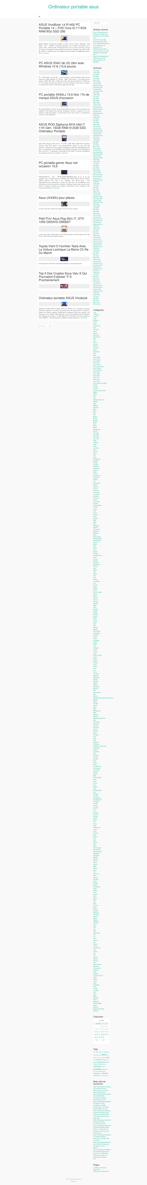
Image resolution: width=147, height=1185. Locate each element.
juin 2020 (96, 208)
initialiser (95, 635)
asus (94, 355)
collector (95, 487)
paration (95, 759)
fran (94, 583)
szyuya (95, 916)
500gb (94, 1055)
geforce (95, 1062)
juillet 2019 (96, 228)
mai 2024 (95, 121)
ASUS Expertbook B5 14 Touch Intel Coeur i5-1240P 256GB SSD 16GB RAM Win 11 (101, 51)
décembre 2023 (97, 130)
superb (95, 909)
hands (95, 622)
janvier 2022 (97, 172)
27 (97, 1037)
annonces (96, 348)
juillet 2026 (96, 73)
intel (94, 646)
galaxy (95, 594)
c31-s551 (96, 433)
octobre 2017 (97, 267)
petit (94, 775)
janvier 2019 (97, 239)
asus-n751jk (97, 365)
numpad (95, 731)
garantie (95, 603)
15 (101, 1032)
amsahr (95, 344)
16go (97, 1052)
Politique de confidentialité (101, 1171)
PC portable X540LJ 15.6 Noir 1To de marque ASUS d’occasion (64, 96)
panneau (95, 757)
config (95, 500)
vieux (94, 987)
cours (95, 513)
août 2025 (96, 93)
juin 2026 (96, 74)
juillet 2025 (96, 95)
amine (95, 342)
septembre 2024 (98, 113)
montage (95, 703)
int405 (95, 644)
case (94, 453)
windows (95, 998)
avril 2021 (96, 189)
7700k (95, 322)
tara (94, 925)
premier (95, 814)
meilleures (96, 687)
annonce (95, 346)
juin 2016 (96, 297)
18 (107, 1032)
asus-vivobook (97, 370)
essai (94, 557)
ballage (95, 401)
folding (95, 579)
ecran (95, 550)
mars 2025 (96, 102)
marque (95, 679)
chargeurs (96, 466)
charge (95, 463)
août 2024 (96, 115)
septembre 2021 (98, 180)
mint (94, 694)
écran (104, 1075)
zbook (95, 1005)
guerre (95, 616)
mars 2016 (96, 302)
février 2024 (96, 126)
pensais (95, 772)
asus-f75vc (96, 359)
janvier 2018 (97, 261)
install (95, 638)
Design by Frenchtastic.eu (75, 1179)
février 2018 (96, 259)
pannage (95, 755)
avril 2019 (96, 234)
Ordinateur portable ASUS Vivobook (63, 298)
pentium (103, 1066)
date (94, 522)
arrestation (96, 352)
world (95, 999)
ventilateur (96, 985)
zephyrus (96, 1011)
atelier (95, 394)
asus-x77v (96, 381)
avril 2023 (96, 145)
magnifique (96, 677)
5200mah (95, 320)
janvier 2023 (97, 150)
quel (94, 838)
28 (99, 1037)
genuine (95, 609)
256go (108, 1052)
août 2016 (96, 293)
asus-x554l (96, 374)
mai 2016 (95, 298)
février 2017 (96, 282)
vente (94, 983)
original (95, 750)
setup (95, 881)
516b (94, 318)
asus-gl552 (96, 361)
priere (95, 820)
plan (94, 785)
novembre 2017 (97, 265)
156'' (102, 1052)
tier (94, 937)
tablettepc (96, 922)
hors (94, 626)
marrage (95, 681)
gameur (95, 600)
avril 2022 (96, 167)
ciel (94, 481)
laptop (95, 661)
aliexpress (96, 335)
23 (103, 1034)
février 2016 (96, 304)
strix (94, 901)
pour (94, 811)
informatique (96, 631)
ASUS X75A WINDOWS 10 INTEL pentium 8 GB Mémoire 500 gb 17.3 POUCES (101, 59)
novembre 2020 (97, 198)
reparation (96, 855)
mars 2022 (96, 169)
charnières (96, 468)
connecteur (96, 502)
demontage (96, 529)
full (95, 1059)
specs (95, 898)
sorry (94, 892)
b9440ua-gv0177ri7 (99, 400)
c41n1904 (96, 439)
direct (95, 535)
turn (94, 953)
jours (94, 653)
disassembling (97, 539)
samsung (96, 874)
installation (96, 640)
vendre (95, 979)
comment (96, 490)
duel (94, 546)
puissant (95, 833)
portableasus (97, 798)
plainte (95, 783)
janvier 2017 (97, 284)
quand (95, 837)
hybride (95, 629)
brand (95, 426)
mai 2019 (95, 232)
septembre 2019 (98, 224)
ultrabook (96, 966)
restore (95, 859)
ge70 (94, 607)
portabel (95, 794)
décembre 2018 (97, 241)
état (107, 1075)
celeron (98, 1057)
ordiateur (96, 742)
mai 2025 (95, 98)
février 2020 (96, 215)
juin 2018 (96, 252)
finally (95, 574)
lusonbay (96, 674)
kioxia (95, 657)
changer (95, 461)
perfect (95, 774)
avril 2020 (96, 211)
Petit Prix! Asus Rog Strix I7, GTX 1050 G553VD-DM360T (61, 220)
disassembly (97, 540)
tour (94, 942)
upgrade (95, 974)
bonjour (95, 420)
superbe (95, 911)
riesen (95, 864)
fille (94, 572)
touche (95, 940)
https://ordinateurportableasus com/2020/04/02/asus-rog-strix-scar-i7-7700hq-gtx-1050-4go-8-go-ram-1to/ (102, 1152)
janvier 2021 (97, 195)
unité (94, 972)
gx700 (95, 620)
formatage (96, 581)
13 (97, 1032)
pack (94, 753)
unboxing (96, 970)
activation (96, 329)
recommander (97, 848)
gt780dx (95, 614)
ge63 (94, 605)
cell (94, 455)
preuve (95, 818)
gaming (95, 601)
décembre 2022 (97, 152)
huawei (95, 627)
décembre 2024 (97, 108)
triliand (95, 951)
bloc (94, 414)
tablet (95, 918)
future (95, 587)
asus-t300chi (97, 368)
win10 (101, 1073)
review (95, 861)
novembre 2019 (97, 221)
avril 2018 (96, 256)
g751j (95, 590)
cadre (95, 446)
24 (105, 1034)
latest (95, 664)
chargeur (96, 464)
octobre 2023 (97, 134)
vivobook (96, 990)
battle (95, 409)
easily (95, 548)
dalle (94, 520)
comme (95, 489)
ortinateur (96, 751)
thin (94, 935)
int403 (95, 642)
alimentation (96, 337)
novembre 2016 (97, 287)
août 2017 (96, 271)
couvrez (95, 514)
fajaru (95, 570)
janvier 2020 (97, 217)
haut (94, 624)
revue (95, 862)
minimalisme (96, 692)
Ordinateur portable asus (73, 6)
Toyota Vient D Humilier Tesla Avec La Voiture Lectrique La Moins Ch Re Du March (63, 249)
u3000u (95, 959)
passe (95, 764)
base (94, 403)
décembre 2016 (97, 285)
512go (100, 1055)
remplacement (97, 851)
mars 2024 (96, 124)
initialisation (96, 633)
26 (95, 1037)
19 (95, 1034)
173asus (95, 316)
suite (94, 903)
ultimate (95, 961)
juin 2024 (96, 119)
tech (94, 927)
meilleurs (95, 688)
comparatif (96, 494)
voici (94, 992)
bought (95, 422)
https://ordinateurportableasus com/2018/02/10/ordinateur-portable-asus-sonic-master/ (102, 1145)
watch (95, 996)
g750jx (95, 589)
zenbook (95, 1007)
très (94, 950)
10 (105, 1029)
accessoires (96, 326)
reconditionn (97, 850)
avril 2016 (96, 300)
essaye (95, 559)
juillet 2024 (96, 117)
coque (95, 509)
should (95, 885)
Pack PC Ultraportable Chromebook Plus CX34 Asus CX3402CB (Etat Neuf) (101, 41)
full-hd (95, 585)
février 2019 (96, 237)
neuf (94, 720)
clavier (95, 485)
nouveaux (96, 727)
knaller (95, 659)
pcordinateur (97, 768)
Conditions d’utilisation (99, 1168)
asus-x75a (96, 379)
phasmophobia (97, 777)
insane (95, 637)
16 (103, 1032)
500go (97, 1055)
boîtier (95, 416)
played (95, 787)
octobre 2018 (97, 245)
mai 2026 (95, 76)
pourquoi (95, 813)
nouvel (95, 729)
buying (95, 431)
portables (96, 801)
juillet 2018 (96, 250)
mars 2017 (96, 280)
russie (95, 868)
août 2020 (96, 204)
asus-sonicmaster (98, 366)
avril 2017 (96, 278)
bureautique (96, 429)
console (95, 503)
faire (94, 568)
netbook (95, 716)
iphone (95, 650)
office (103, 1064)
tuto (94, 955)
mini (94, 690)
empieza (95, 553)
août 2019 (96, 226)
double (95, 542)
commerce (96, 492)
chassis (95, 470)
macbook (95, 676)
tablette (95, 920)
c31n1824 (96, 435)
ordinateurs (96, 748)
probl (94, 825)
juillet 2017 (96, 272)
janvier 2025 (97, 106)
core (94, 511)
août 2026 (96, 71)
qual (94, 835)
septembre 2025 (98, 91)
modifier (95, 700)
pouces (103, 1069)
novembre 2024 (97, 109)
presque (95, 816)
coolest (95, 507)
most (94, 709)
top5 (94, 938)
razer (95, 846)
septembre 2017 (98, 269)
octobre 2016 (97, 289)
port (94, 792)
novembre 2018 (97, 243)
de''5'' (94, 524)
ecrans (95, 551)
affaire (95, 331)
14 (99, 1032)
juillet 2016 (96, 295)
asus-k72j (96, 363)
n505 (94, 713)
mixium (95, 696)
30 (103, 1037)
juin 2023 (96, 141)
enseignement (97, 555)
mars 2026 (96, 80)
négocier (95, 714)
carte (94, 450)
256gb (105, 1052)
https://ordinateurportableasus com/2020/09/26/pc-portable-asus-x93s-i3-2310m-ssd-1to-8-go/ (102, 1097)
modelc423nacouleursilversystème (103, 698)
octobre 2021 (97, 178)
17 (105, 1032)
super (95, 907)
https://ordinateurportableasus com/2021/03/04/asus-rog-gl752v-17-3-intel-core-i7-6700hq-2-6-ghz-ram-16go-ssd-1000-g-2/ (102, 1129)
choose (95, 474)
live (94, 670)
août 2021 (96, 182)
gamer (95, 596)
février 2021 (96, 193)
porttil (95, 809)
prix (94, 822)
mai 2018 (95, 254)
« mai (96, 1040)
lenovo (95, 666)
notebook (96, 724)
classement (96, 483)
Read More (46, 53)
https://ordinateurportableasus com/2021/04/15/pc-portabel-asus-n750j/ (102, 1122)
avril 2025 (96, 100)
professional (96, 827)
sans (94, 875)
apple (94, 350)
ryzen (94, 1071)
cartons (95, 452)
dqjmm (95, 544)
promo (95, 829)
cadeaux (95, 442)
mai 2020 (95, 209)
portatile (95, 807)
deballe (95, 527)
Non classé (96, 722)
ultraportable (97, 968)
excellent (96, 563)
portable (95, 796)
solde (94, 888)
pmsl (94, 788)
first (94, 576)
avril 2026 (96, 78)
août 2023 (96, 137)
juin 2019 (96, 230)
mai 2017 (95, 276)
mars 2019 (96, 235)
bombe (95, 418)
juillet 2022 (96, 161)
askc (94, 353)
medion (95, 683)
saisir (95, 870)
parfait (95, 763)
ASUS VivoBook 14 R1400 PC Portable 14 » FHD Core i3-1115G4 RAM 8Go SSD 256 (62, 27)
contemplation (97, 505)
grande (95, 613)
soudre (95, 894)
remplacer (96, 853)
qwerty (95, 842)
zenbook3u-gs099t (98, 1009)
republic (95, 857)
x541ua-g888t (97, 1003)
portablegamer (97, 800)
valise (95, 977)
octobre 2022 (97, 156)
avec (94, 396)
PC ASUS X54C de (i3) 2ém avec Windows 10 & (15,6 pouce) (61, 64)
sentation (96, 879)
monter (95, 705)
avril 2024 (96, 122)
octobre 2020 (97, 200)
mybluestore (96, 711)
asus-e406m (97, 357)
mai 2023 (95, 143)
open (94, 739)
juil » (104, 1040)
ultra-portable (97, 964)
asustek (95, 389)
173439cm (96, 315)
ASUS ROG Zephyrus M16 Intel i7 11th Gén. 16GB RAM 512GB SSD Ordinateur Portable (62, 127)
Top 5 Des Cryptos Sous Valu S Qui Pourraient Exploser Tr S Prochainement (63, 276)
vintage (95, 988)
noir (108, 1062)
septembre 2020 (98, 202)
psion (94, 831)
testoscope (96, 933)
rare (94, 844)
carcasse (96, 448)
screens (95, 877)
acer (94, 327)
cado (94, 444)
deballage (96, 526)
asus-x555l (96, 376)
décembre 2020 (97, 197)
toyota (95, 946)
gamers (95, 598)
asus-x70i (96, 377)
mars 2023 (96, 147)
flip (93, 1059)
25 (107, 1034)
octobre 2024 (97, 111)
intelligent (96, 648)
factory (95, 566)
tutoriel (95, 957)
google (95, 611)
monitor (95, 701)
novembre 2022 (97, 154)
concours (96, 498)
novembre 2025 (97, 87)
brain (94, 424)
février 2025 (96, 104)
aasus (95, 324)
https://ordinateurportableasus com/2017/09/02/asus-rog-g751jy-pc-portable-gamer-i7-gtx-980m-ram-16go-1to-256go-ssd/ (102, 1114)
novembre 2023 (97, 132)
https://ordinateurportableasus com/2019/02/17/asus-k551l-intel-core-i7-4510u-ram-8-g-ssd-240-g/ (102, 1089)
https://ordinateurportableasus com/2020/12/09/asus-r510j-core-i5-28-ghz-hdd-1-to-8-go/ (102, 1137)
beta (94, 413)
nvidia (99, 1064)
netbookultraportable (99, 718)
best (94, 411)
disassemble (97, 537)
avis (94, 398)
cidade (95, 479)
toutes (95, 944)
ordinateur (96, 744)
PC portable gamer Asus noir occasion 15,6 (58, 164)
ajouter (95, 333)
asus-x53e (96, 372)
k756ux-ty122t (97, 655)
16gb (94, 313)
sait (94, 872)
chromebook (97, 476)
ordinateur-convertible (99, 746)
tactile (95, 924)
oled (94, 737)
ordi (94, 740)
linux (94, 668)
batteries (95, 407)
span (94, 896)
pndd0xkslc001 (97, 790)
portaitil (95, 803)
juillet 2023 (96, 139)
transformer (96, 948)
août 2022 (96, 159)
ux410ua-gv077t (98, 975)
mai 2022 (95, 165)
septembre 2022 (98, 158)
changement (96, 459)
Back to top (74, 1181)
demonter (96, 531)
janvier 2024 (97, 128)
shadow (95, 883)
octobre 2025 (97, 89)
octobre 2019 (97, 222)
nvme (95, 733)
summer (95, 905)
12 (95, 1032)
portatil (95, 805)
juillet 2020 (96, 206)
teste (94, 931)
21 (99, 1034)
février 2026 (96, 82)
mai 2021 (95, 187)
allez (94, 339)
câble (95, 440)
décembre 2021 (97, 174)
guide (95, 618)
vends (95, 981)
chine (95, 472)
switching (96, 914)
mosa (94, 707)
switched (95, 912)
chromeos (96, 477)
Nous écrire (96, 1169)
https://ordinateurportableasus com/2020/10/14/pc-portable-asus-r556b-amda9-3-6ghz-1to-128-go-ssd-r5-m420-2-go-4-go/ (102, 1105)
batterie (95, 405)
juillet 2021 (96, 184)
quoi (94, 840)
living (95, 672)
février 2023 (96, 148)
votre (94, 994)
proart (95, 824)
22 (101, 1034)
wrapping (96, 1001)
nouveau (95, 726)
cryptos (95, 518)
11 (107, 1029)
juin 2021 (96, 185)
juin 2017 (96, 274)
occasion (96, 735)
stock (95, 900)
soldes (95, 890)
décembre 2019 (97, 219)
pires (94, 781)
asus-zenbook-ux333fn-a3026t (100, 384)
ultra (94, 963)
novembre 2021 (97, 176)
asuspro (95, 387)
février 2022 (96, 171)
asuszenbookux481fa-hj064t (99, 391)
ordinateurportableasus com (100, 1158)
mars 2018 (96, 258)
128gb (100, 1052)
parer (94, 761)
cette (94, 457)
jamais (95, 651)
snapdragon (96, 887)
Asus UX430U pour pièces (56, 197)
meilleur (95, 685)
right (94, 866)
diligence (96, 533)
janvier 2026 (97, 84)
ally (94, 340)
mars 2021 (96, 191)
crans (95, 516)
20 (97, 1034)
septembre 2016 (98, 291)
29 (101, 1037)
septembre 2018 (98, 246)
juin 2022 (96, 163)
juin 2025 (96, 97)
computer (96, 496)
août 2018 (96, 248)
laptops (95, 663)
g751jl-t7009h (97, 592)
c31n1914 (96, 437)
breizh (95, 427)
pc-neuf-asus (97, 766)
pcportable (96, 770)
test (94, 929)
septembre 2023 (98, 135)
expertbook (96, 564)
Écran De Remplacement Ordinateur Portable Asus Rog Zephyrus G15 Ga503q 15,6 (101, 35)
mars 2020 (96, 213)
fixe (94, 577)
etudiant (95, 561)
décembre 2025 (97, 85)
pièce (94, 779)
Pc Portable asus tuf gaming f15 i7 (99, 46)
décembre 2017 (97, 263)
